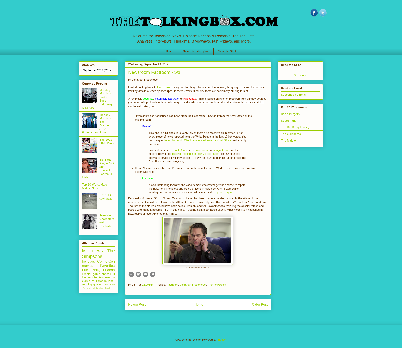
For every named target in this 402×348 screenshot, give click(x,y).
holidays (88, 261)
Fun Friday (91, 270)
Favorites (107, 266)
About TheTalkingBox (195, 51)
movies (87, 266)
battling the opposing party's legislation (195, 153)
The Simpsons (98, 253)
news (97, 250)
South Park (288, 120)
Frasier (86, 274)
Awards (110, 277)
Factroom (172, 284)
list (85, 250)
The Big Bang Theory (295, 127)
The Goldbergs (291, 133)
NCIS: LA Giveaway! (106, 196)
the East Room (178, 150)
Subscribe (300, 75)
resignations (220, 150)
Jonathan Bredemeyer (193, 284)
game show (100, 274)
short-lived (104, 288)
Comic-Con (106, 261)
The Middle (288, 140)
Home (169, 51)
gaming (97, 284)
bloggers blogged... (224, 192)
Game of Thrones (94, 280)
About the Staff (227, 51)
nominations (202, 150)
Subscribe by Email (293, 94)
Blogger (221, 339)
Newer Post (137, 304)
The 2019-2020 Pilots (106, 141)
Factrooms (163, 87)
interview (98, 277)
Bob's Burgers (290, 114)
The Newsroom (217, 284)
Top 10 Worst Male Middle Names (94, 186)
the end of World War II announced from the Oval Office (197, 140)
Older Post (260, 304)
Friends (109, 270)
